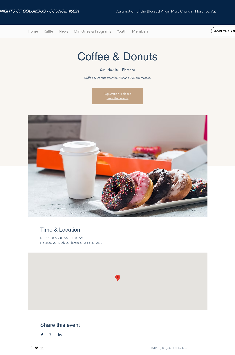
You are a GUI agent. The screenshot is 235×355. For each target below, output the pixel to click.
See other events (118, 98)
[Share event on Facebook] (42, 334)
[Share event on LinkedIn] (60, 334)
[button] (140, 31)
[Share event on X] (51, 334)
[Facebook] (31, 348)
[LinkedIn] (42, 348)
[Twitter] (36, 348)
